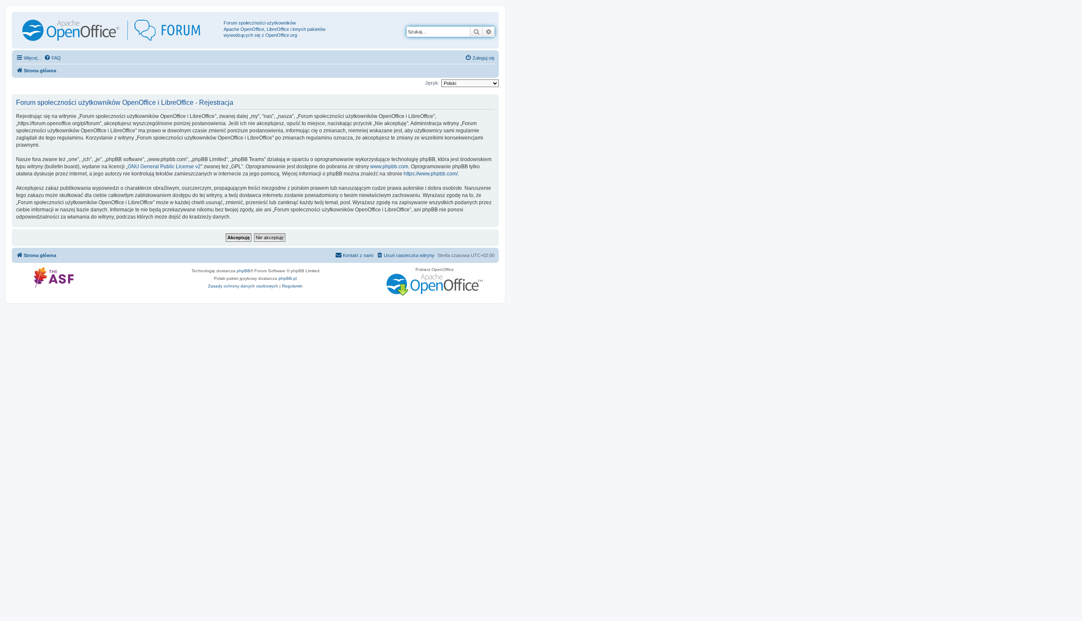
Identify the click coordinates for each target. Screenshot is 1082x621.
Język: (432, 82)
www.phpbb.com (389, 167)
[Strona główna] (119, 30)
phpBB (243, 270)
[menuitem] (52, 58)
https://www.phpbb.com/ (431, 174)
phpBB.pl (288, 278)
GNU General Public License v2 (164, 167)
